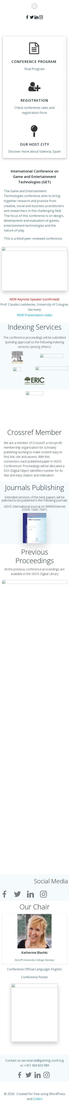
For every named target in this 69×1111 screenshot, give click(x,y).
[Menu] (34, 6)
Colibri (37, 1099)
